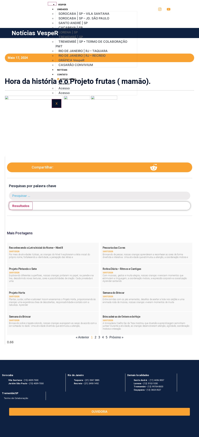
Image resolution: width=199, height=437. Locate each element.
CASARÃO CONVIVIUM (75, 65)
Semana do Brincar (113, 292)
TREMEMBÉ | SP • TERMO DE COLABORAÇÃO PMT (91, 44)
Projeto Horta (17, 292)
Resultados (20, 206)
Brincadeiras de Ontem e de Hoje (121, 316)
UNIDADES (59, 9)
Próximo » (116, 337)
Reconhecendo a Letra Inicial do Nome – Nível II (36, 247)
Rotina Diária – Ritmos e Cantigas (122, 268)
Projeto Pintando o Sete (23, 268)
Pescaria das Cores (114, 247)
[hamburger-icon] (52, 3)
